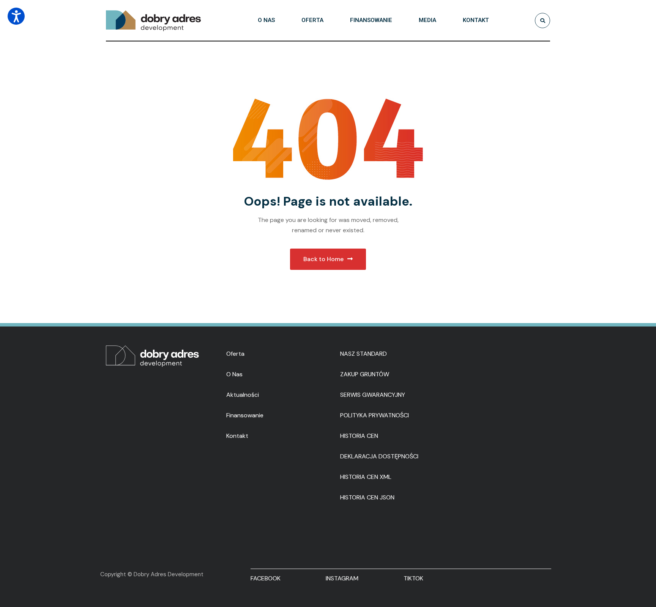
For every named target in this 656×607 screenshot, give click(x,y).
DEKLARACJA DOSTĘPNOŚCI (379, 456)
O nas (234, 374)
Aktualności (242, 395)
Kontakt (237, 436)
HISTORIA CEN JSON (367, 497)
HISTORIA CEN (359, 436)
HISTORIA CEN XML (365, 477)
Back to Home (323, 259)
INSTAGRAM (342, 578)
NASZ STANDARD (363, 354)
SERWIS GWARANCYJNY (372, 395)
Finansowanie (244, 415)
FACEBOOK (266, 578)
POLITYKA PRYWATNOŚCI (374, 415)
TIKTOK (413, 578)
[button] (16, 16)
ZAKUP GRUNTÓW (364, 374)
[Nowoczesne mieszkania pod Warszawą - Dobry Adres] (153, 21)
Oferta (235, 354)
